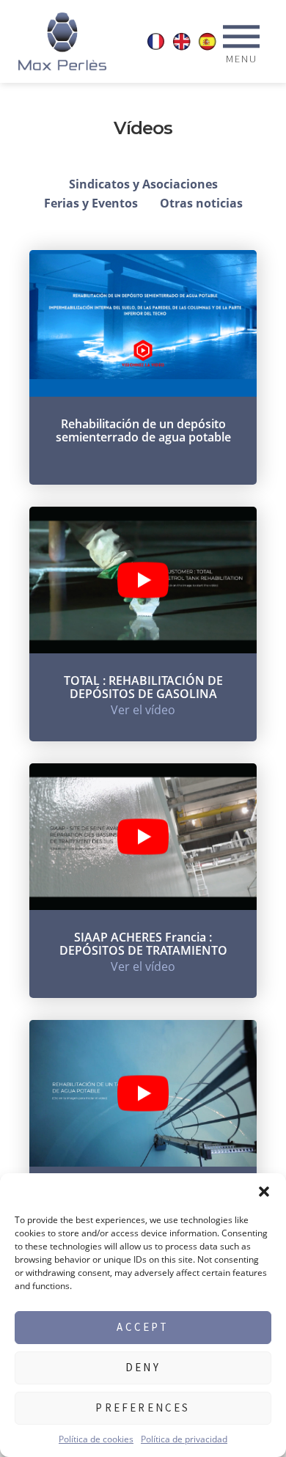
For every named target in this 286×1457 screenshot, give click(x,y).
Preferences (142, 1407)
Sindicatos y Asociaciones (143, 184)
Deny (143, 1367)
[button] (264, 1191)
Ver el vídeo (143, 710)
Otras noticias (201, 203)
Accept (143, 1327)
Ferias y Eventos (91, 203)
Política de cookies (96, 1439)
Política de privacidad (184, 1439)
